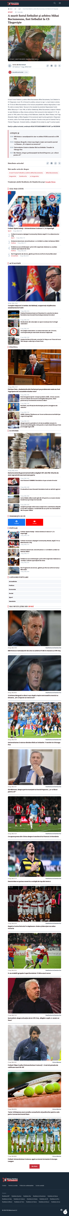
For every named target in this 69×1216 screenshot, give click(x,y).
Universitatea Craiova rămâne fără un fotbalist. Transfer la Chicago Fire (34, 148)
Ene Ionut (22, 65)
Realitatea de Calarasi (19, 1199)
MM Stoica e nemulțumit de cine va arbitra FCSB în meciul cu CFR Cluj (36, 138)
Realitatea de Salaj (7, 1199)
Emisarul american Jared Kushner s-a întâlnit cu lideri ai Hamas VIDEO (35, 241)
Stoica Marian (56, 1062)
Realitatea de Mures (7, 1202)
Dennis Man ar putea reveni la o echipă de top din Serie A (29, 881)
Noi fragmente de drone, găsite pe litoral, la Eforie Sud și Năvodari (34, 254)
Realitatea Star (27, 1196)
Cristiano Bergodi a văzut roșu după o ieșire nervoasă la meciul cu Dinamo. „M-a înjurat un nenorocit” (36, 143)
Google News (50, 182)
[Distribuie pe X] (59, 65)
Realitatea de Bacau (53, 1196)
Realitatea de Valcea (31, 1202)
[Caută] (54, 3)
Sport (19, 9)
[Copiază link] (47, 65)
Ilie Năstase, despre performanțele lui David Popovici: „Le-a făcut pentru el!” (36, 154)
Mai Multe (34, 1166)
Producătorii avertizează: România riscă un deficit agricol (40, 489)
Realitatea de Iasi (55, 1202)
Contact (4, 1185)
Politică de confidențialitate (27, 1185)
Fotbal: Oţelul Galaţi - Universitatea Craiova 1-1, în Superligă (31, 228)
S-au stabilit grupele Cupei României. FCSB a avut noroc (29, 973)
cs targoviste (34, 176)
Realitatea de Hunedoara (39, 1196)
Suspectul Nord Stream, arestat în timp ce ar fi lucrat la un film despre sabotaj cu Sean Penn (40, 340)
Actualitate (14, 256)
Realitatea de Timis (19, 1202)
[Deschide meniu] (60, 3)
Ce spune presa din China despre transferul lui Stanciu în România (33, 836)
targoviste (12, 176)
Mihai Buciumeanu (52, 173)
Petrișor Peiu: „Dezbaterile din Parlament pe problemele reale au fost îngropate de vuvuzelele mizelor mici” (34, 390)
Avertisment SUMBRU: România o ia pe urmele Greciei (38, 480)
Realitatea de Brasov (44, 1202)
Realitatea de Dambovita (53, 648)
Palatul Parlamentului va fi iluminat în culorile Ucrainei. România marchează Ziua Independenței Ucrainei (39, 314)
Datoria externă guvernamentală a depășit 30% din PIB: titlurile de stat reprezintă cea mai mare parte (33, 474)
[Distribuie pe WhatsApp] (55, 65)
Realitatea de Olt (44, 1199)
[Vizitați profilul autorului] (10, 66)
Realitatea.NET (6, 1196)
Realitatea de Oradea (32, 1199)
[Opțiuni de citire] (65, 1212)
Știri (15, 9)
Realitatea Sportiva (16, 1196)
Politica (13, 243)
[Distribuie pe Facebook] (51, 65)
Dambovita (23, 176)
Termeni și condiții (13, 1185)
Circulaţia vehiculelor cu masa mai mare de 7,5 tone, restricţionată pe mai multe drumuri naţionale (38, 331)
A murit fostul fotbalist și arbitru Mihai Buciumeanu (26, 173)
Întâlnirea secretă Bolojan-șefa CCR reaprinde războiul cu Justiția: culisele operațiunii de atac (40, 559)
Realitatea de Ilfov (54, 1199)
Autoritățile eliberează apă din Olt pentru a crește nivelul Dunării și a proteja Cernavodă (40, 499)
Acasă (11, 9)
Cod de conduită (40, 1185)
